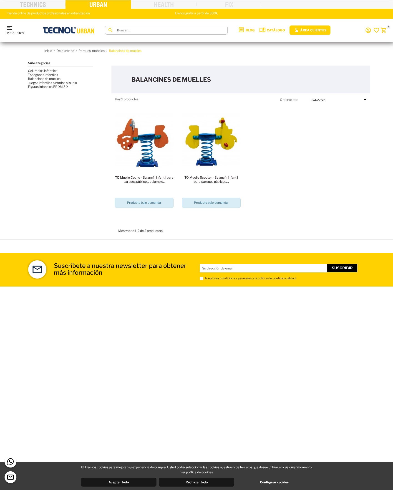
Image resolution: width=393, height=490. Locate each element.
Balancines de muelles (44, 79)
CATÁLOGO (276, 30)
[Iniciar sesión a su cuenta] (368, 30)
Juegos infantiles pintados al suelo (52, 83)
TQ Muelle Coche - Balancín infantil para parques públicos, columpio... (144, 179)
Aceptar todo (118, 482)
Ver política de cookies (196, 472)
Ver (144, 216)
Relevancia (339, 99)
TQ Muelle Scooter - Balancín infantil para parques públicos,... (211, 179)
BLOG (250, 30)
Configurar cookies (274, 482)
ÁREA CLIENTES (313, 30)
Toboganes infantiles (43, 75)
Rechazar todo (197, 482)
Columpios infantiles (42, 71)
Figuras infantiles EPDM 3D (48, 87)
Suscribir (342, 268)
